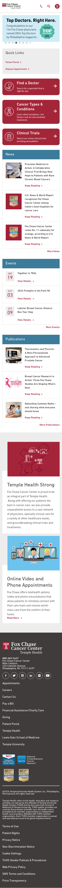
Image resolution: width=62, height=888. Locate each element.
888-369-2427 (10, 658)
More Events (53, 327)
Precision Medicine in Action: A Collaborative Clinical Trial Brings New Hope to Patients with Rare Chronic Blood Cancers (39, 172)
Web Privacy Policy (14, 867)
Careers (7, 690)
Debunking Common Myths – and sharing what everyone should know (40, 408)
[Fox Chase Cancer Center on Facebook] (5, 675)
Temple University (13, 744)
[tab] (6, 43)
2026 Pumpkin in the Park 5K (33, 291)
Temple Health (11, 731)
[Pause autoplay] (30, 43)
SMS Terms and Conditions (18, 874)
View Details (24, 281)
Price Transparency (14, 880)
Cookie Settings (11, 853)
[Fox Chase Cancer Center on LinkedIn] (31, 675)
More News (53, 251)
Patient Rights (11, 833)
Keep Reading (32, 186)
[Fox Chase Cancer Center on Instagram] (22, 675)
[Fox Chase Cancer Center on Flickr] (39, 675)
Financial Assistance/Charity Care (23, 710)
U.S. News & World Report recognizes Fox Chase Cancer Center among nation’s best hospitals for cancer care (39, 203)
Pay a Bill (8, 703)
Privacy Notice (11, 840)
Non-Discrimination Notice (18, 847)
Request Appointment (16, 69)
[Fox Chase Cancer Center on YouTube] (47, 675)
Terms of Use (10, 826)
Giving (6, 717)
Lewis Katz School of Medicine (20, 737)
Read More (13, 618)
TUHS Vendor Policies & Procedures (24, 860)
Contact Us (9, 697)
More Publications (50, 425)
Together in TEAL (27, 273)
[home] (11, 8)
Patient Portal (12, 62)
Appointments (11, 683)
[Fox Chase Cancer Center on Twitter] (14, 675)
